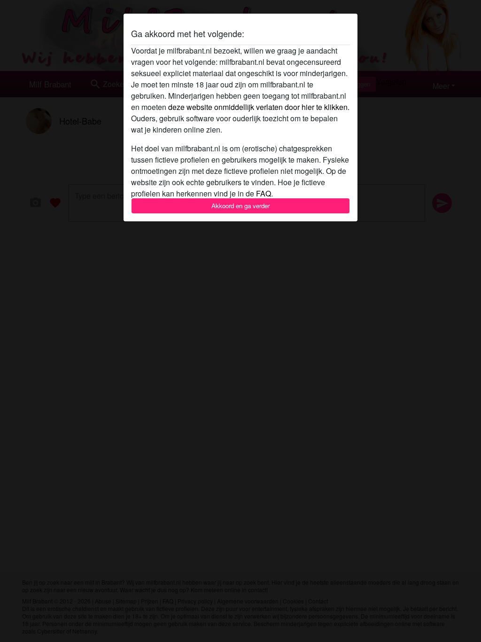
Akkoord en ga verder (240, 205)
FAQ (263, 193)
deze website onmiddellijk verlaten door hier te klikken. (258, 107)
